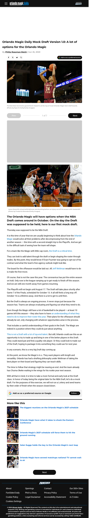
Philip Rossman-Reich (16, 52)
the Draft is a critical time (60, 251)
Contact (47, 488)
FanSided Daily (13, 492)
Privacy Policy (50, 492)
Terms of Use (76, 492)
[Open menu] (6, 3)
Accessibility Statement (55, 497)
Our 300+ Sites (76, 488)
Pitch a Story (31, 492)
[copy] (21, 57)
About (8, 488)
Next (75, 115)
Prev (14, 115)
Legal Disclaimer (32, 497)
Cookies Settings (13, 501)
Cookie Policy (12, 497)
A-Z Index (74, 497)
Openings (29, 488)
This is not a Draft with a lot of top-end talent (27, 334)
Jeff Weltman (58, 268)
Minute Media (17, 507)
